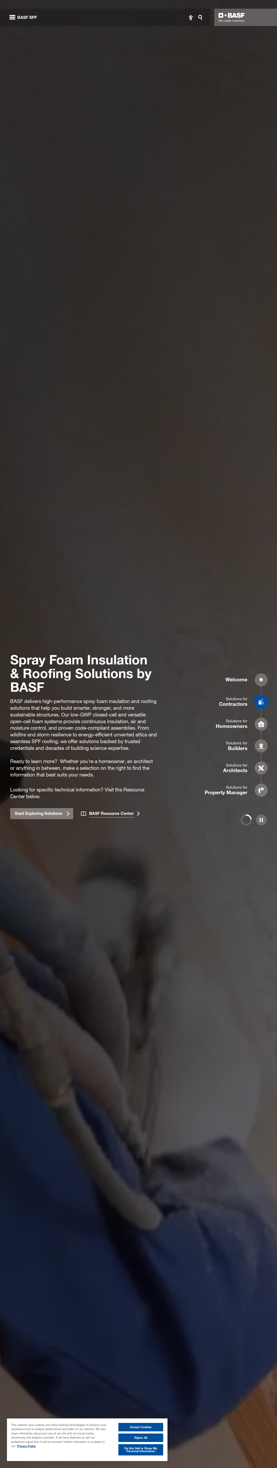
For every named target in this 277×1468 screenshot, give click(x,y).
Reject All (140, 1437)
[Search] (201, 17)
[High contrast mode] (191, 17)
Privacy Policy (26, 1446)
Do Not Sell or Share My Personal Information (140, 1450)
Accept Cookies (140, 1427)
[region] (87, 1439)
